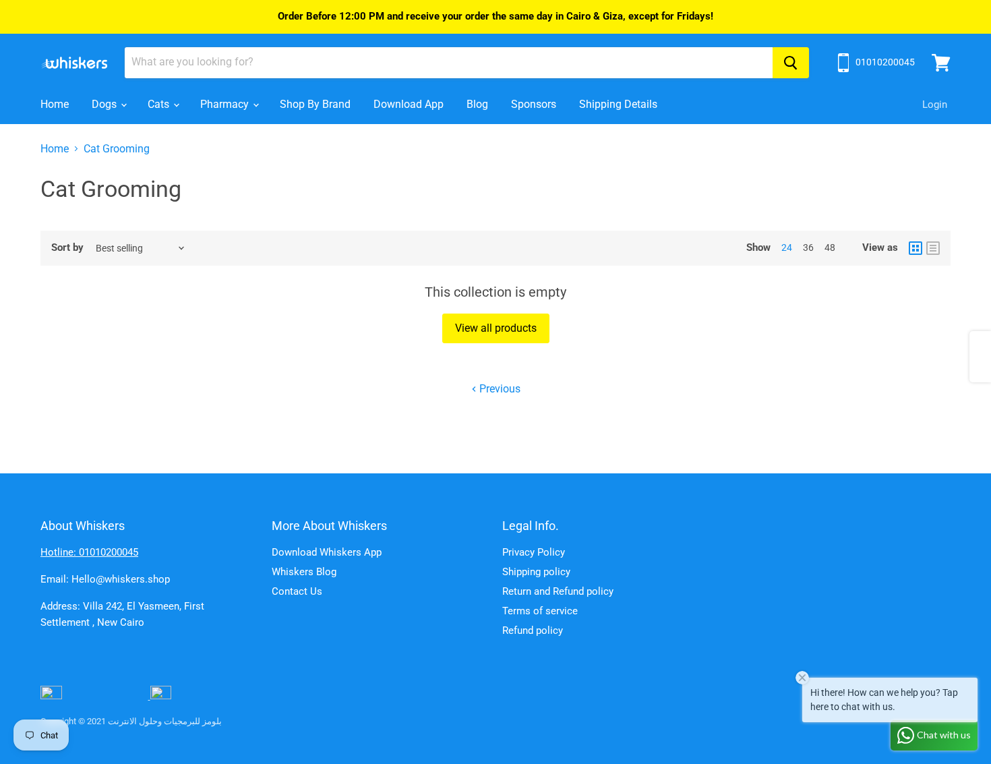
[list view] (933, 248)
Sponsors (533, 104)
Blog (477, 104)
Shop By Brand (315, 104)
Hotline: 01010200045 (89, 552)
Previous (498, 388)
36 (808, 247)
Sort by (67, 248)
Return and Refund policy (557, 591)
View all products (496, 328)
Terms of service (540, 611)
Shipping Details (618, 104)
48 (829, 247)
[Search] (791, 62)
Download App (408, 104)
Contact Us (297, 591)
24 (786, 247)
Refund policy (532, 630)
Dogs (105, 104)
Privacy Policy (533, 552)
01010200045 (885, 62)
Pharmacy (225, 104)
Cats (160, 104)
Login (934, 104)
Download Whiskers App (327, 552)
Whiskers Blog (304, 572)
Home (54, 104)
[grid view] (915, 248)
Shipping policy (536, 572)
